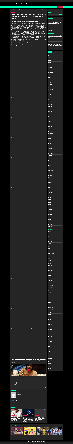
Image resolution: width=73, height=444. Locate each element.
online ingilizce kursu (51, 35)
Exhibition (49, 282)
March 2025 (49, 82)
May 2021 (49, 160)
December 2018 (50, 209)
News (49, 334)
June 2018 (49, 219)
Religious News (50, 344)
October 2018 (50, 212)
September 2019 (50, 194)
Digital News (50, 270)
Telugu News (50, 358)
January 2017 (50, 226)
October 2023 (50, 111)
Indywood (49, 302)
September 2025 (50, 72)
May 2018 (49, 221)
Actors (49, 236)
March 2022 (49, 143)
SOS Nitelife (49, 353)
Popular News (50, 341)
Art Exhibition (50, 243)
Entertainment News (39, 441)
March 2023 (49, 123)
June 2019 (49, 199)
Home (29, 441)
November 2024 (50, 89)
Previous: (17, 402)
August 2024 (50, 94)
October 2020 (50, 172)
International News (50, 304)
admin (12, 19)
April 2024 (49, 101)
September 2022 (50, 133)
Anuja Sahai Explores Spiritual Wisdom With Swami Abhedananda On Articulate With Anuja (40, 418)
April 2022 (49, 141)
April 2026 (49, 60)
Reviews (49, 346)
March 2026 (49, 62)
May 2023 (49, 119)
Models (49, 322)
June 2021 (49, 158)
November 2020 (50, 170)
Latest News (49, 314)
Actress (49, 238)
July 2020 (49, 177)
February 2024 (50, 104)
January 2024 (50, 106)
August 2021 (50, 155)
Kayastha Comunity (50, 307)
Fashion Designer (50, 285)
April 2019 (49, 202)
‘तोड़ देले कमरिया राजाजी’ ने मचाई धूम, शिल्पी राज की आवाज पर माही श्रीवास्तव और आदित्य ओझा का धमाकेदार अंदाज (30, 437)
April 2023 (49, 121)
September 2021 (50, 153)
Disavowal (34, 441)
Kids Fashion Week (50, 309)
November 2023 (50, 109)
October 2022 (50, 131)
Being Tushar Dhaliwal (51, 251)
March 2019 (49, 204)
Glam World (49, 292)
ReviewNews (39, 443)
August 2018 (50, 216)
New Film (49, 331)
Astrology (49, 246)
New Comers (50, 329)
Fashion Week (50, 287)
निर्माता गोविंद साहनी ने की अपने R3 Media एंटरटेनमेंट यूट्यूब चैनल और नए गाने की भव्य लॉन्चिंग (55, 437)
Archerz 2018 (50, 241)
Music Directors (50, 324)
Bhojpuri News (50, 258)
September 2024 (50, 92)
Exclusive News (12, 12)
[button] (11, 400)
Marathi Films (50, 319)
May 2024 (49, 99)
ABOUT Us (31, 441)
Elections (49, 275)
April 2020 (49, 182)
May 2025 (49, 79)
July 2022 (49, 136)
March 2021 (49, 163)
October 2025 (50, 70)
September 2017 (50, 224)
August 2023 (50, 114)
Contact (44, 441)
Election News (50, 273)
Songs (49, 351)
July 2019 (49, 197)
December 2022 (50, 128)
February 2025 (50, 84)
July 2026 (49, 55)
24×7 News (49, 231)
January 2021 (50, 167)
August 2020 (50, 175)
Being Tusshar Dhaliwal (51, 253)
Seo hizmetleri (50, 42)
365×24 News (50, 233)
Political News (50, 339)
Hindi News (49, 297)
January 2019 (50, 207)
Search (50, 12)
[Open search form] (56, 7)
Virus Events (50, 366)
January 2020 (50, 187)
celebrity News (50, 265)
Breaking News (50, 260)
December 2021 (50, 148)
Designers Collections (51, 268)
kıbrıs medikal (50, 44)
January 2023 (50, 126)
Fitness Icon (49, 290)
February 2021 (50, 165)
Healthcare (49, 295)
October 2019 (50, 192)
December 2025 (50, 67)
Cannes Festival (50, 263)
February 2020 (50, 185)
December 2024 (50, 87)
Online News (50, 336)
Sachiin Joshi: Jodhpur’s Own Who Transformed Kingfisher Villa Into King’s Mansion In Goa (16, 418)
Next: (38, 403)
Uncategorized (50, 363)
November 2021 (50, 150)
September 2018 (50, 214)
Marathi (49, 317)
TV (48, 361)
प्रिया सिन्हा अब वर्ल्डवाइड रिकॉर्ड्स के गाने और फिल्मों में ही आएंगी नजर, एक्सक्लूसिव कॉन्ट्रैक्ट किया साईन (55, 36)
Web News (49, 368)
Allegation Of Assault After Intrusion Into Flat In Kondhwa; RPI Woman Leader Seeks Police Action (17, 437)
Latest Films (49, 312)
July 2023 (49, 116)
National (49, 326)
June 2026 (49, 57)
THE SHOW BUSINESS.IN (18, 3)
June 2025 (49, 77)
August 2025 (50, 74)
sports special (50, 356)
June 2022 (49, 138)
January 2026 (50, 65)
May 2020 (49, 180)
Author (49, 248)
